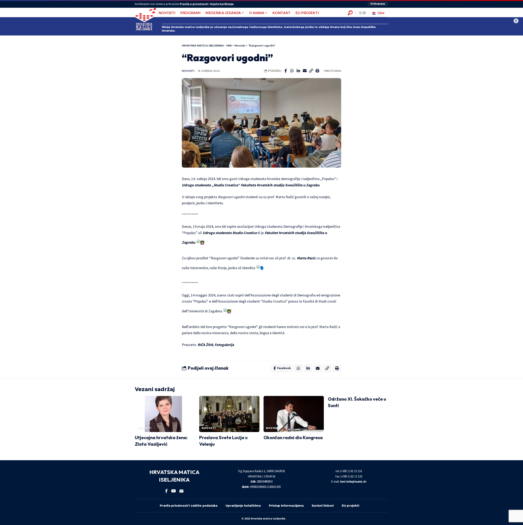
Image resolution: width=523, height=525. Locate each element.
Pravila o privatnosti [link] (194, 4)
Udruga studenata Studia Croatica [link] (230, 232)
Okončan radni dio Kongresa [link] (293, 437)
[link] (516, 21)
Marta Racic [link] (306, 258)
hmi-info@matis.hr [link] (353, 481)
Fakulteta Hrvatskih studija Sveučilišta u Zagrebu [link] (280, 185)
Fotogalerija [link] (224, 344)
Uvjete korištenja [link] (222, 4)
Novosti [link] (188, 70)
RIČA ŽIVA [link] (205, 344)
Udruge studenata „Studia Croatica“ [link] (211, 185)
